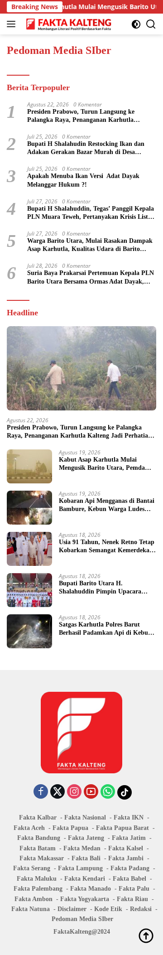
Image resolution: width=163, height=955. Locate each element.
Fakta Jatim (129, 837)
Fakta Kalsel (125, 848)
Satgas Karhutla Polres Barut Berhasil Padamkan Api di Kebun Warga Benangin (105, 629)
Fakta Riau (132, 899)
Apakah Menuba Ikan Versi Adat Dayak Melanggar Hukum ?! (83, 180)
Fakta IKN (129, 817)
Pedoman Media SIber (82, 919)
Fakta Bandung (38, 837)
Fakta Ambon (33, 899)
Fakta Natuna (30, 909)
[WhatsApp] (108, 792)
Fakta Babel (129, 878)
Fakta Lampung (80, 868)
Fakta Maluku (37, 878)
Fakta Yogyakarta (84, 899)
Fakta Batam (37, 848)
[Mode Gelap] (136, 24)
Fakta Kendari (84, 878)
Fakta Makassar (41, 858)
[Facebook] (41, 792)
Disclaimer (72, 909)
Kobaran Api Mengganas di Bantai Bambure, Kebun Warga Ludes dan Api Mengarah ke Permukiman (106, 505)
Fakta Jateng (86, 837)
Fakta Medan (82, 848)
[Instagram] (74, 792)
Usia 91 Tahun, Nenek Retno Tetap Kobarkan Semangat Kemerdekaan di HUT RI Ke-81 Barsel (107, 547)
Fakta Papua (70, 828)
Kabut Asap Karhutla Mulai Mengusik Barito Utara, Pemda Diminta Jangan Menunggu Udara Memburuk (106, 464)
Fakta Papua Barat (122, 828)
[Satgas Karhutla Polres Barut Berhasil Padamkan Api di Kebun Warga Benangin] (29, 631)
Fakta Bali (86, 858)
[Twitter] (57, 792)
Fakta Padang (129, 868)
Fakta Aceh (29, 828)
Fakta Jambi (126, 858)
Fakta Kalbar (38, 817)
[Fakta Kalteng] (67, 24)
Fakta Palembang (38, 888)
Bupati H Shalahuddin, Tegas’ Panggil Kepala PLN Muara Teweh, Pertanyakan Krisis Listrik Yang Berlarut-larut (91, 213)
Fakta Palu (134, 888)
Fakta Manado (90, 888)
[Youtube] (91, 792)
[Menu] (13, 24)
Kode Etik (108, 909)
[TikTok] (124, 792)
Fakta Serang (31, 868)
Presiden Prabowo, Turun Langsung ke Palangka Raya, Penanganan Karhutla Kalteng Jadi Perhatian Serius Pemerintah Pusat (85, 116)
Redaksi (141, 909)
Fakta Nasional (85, 817)
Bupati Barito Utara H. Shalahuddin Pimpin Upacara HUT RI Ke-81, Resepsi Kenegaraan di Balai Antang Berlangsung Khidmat (100, 588)
